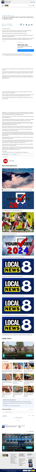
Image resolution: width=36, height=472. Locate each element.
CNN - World (10, 154)
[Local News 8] (8, 5)
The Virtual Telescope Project (26, 123)
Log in (30, 409)
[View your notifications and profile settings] (33, 415)
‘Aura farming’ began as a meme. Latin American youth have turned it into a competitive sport (17, 334)
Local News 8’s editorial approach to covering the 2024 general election (13, 257)
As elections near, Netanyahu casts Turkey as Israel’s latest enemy (12, 276)
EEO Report (12, 454)
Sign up (32, 409)
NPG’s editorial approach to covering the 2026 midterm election (12, 210)
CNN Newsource (5, 24)
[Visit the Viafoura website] (32, 431)
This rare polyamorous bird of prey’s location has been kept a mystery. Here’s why (15, 315)
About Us (15, 457)
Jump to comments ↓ (5, 156)
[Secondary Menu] (3, 5)
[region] (18, 420)
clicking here (5, 404)
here (20, 405)
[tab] (4, 415)
